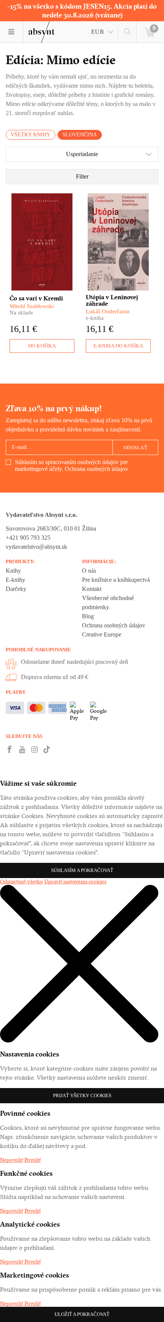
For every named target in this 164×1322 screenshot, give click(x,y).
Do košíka (42, 346)
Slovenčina (80, 134)
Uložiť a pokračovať (82, 1314)
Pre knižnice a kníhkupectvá (116, 579)
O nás (89, 570)
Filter (82, 176)
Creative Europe (101, 634)
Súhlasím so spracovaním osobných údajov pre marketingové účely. (71, 465)
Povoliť (32, 1159)
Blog (88, 616)
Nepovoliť (11, 1159)
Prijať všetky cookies (82, 1095)
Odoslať (136, 447)
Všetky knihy (30, 134)
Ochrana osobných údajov (96, 469)
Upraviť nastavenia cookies (75, 881)
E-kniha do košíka (118, 346)
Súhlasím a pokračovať (82, 870)
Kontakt (91, 589)
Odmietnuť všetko (21, 881)
